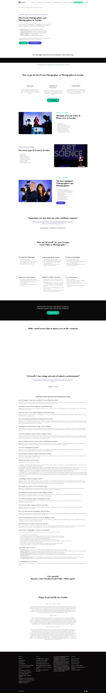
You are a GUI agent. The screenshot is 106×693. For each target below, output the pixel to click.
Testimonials (21, 662)
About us (20, 658)
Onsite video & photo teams (41, 662)
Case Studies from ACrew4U (24, 667)
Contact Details (22, 663)
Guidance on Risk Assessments (25, 672)
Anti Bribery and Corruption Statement (26, 679)
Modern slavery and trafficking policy (26, 678)
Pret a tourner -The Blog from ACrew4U (42, 670)
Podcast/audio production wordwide (43, 665)
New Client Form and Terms (24, 670)
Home (20, 7)
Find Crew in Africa (75, 658)
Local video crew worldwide (42, 660)
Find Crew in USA (75, 663)
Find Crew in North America (77, 665)
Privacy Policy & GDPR (23, 673)
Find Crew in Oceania (75, 669)
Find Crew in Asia (75, 660)
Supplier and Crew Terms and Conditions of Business (25, 682)
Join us (20, 668)
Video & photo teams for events (42, 663)
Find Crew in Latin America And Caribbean (77, 667)
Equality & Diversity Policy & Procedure (25, 676)
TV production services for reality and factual (44, 667)
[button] (23, 43)
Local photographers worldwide (42, 658)
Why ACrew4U (22, 660)
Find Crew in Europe (75, 662)
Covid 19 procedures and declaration (26, 665)
